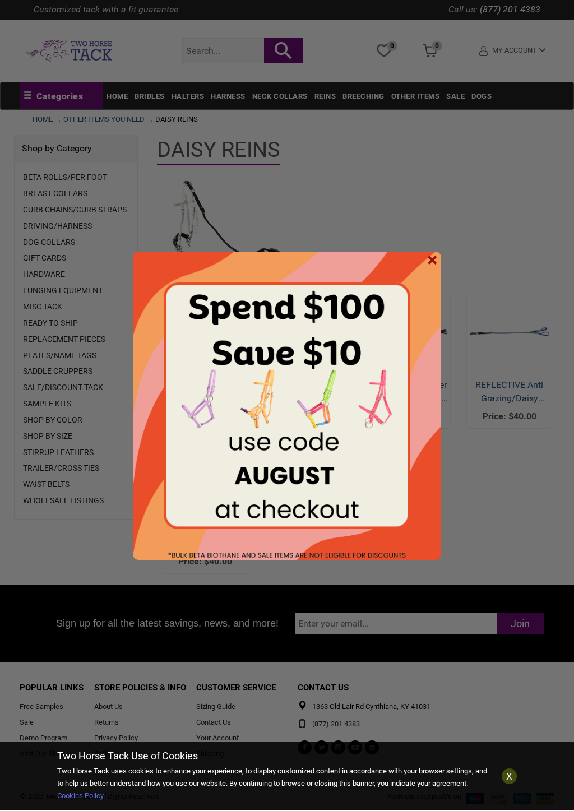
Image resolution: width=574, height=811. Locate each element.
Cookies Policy (80, 795)
